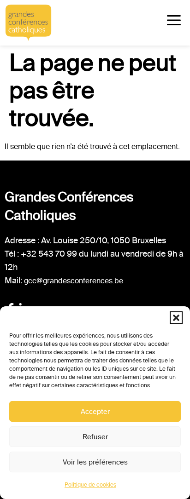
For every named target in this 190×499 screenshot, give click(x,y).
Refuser (95, 437)
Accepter (95, 411)
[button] (176, 317)
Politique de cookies (90, 485)
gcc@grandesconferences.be (73, 280)
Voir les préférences (95, 462)
